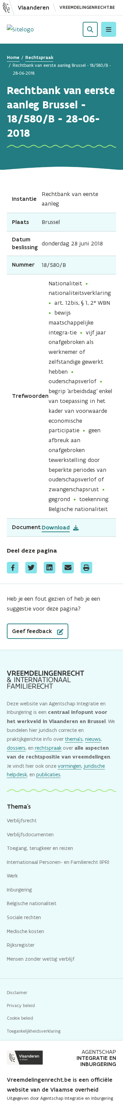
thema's (74, 739)
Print (86, 567)
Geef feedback (33, 631)
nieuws (93, 739)
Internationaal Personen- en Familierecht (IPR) (58, 862)
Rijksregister (21, 945)
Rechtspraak (39, 57)
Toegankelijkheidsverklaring (33, 1031)
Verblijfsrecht (22, 820)
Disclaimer (17, 992)
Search (90, 29)
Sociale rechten (24, 917)
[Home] (20, 29)
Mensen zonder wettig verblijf (40, 959)
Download (56, 527)
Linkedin (49, 567)
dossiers (16, 748)
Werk (12, 875)
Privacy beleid (21, 1005)
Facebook (12, 567)
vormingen (69, 766)
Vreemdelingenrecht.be (87, 7)
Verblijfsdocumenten (30, 834)
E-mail (68, 567)
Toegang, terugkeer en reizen (40, 848)
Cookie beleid (20, 1018)
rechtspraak (48, 748)
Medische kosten (25, 931)
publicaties (48, 774)
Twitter (31, 567)
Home (13, 57)
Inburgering (19, 889)
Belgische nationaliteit (31, 903)
